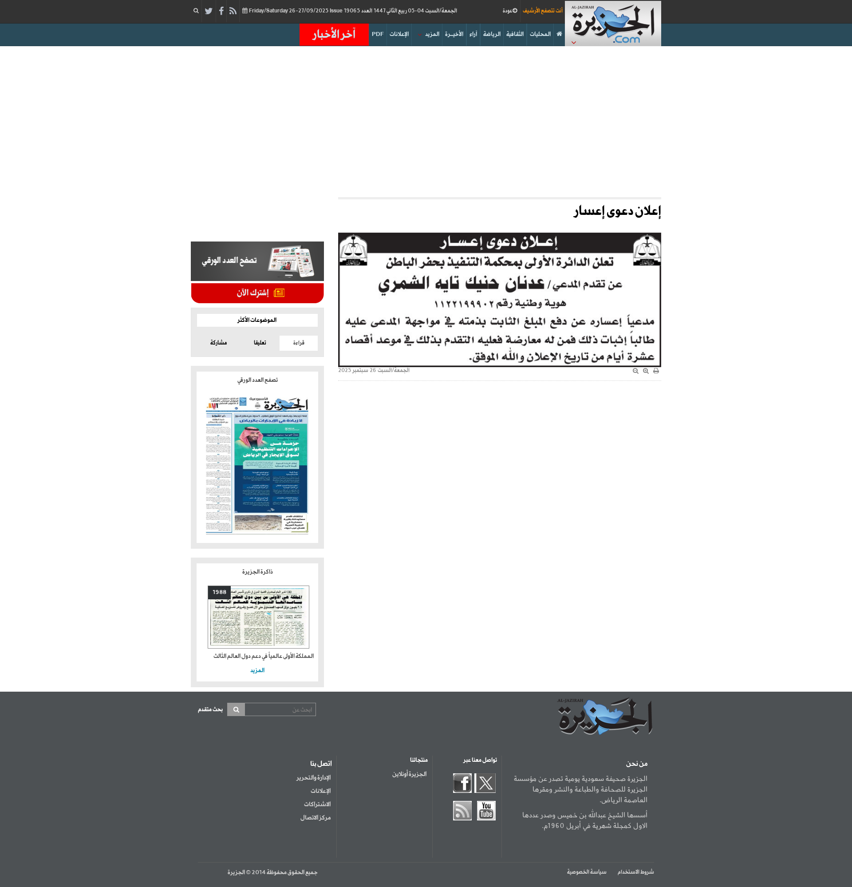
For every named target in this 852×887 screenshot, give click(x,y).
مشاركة (218, 343)
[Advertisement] (426, 121)
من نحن (636, 764)
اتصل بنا (321, 764)
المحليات (540, 34)
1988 (219, 592)
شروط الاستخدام (636, 872)
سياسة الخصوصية (587, 872)
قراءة (298, 343)
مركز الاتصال (315, 818)
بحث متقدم (210, 710)
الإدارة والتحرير (313, 778)
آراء (473, 34)
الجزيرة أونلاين (409, 774)
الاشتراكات (317, 804)
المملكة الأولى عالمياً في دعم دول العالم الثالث (263, 656)
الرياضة (492, 34)
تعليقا (260, 343)
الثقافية (515, 34)
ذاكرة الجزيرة (257, 572)
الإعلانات (399, 34)
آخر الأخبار (334, 34)
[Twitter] (209, 11)
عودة (508, 11)
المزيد (432, 34)
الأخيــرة (454, 34)
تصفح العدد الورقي (257, 380)
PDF (378, 34)
